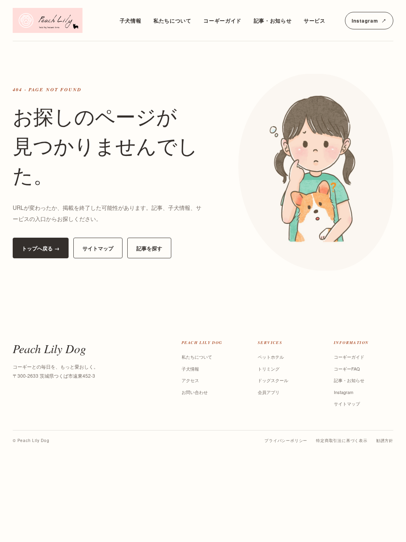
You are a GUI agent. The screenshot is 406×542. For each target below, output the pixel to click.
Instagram (369, 20)
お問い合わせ (195, 392)
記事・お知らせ (273, 20)
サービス (315, 20)
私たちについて (172, 20)
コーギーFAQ (347, 368)
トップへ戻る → (40, 248)
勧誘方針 (384, 440)
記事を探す (149, 248)
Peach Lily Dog (49, 348)
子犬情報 (131, 20)
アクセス (190, 380)
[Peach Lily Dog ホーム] (56, 20)
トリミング (269, 368)
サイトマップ (97, 248)
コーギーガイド (222, 20)
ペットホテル (271, 357)
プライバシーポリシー (285, 440)
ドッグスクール (273, 380)
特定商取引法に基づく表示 (342, 440)
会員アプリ (269, 392)
